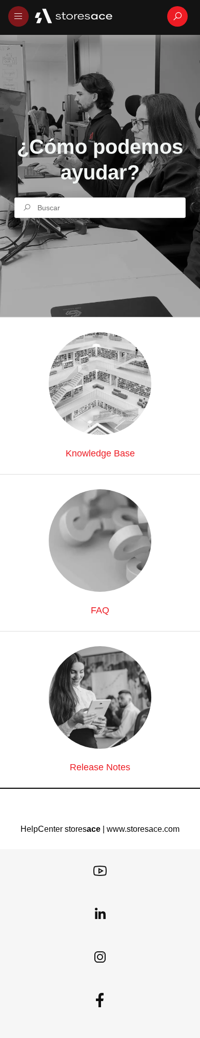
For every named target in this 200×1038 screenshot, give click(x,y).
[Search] (177, 16)
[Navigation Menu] (18, 16)
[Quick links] (96, 16)
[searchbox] (100, 207)
